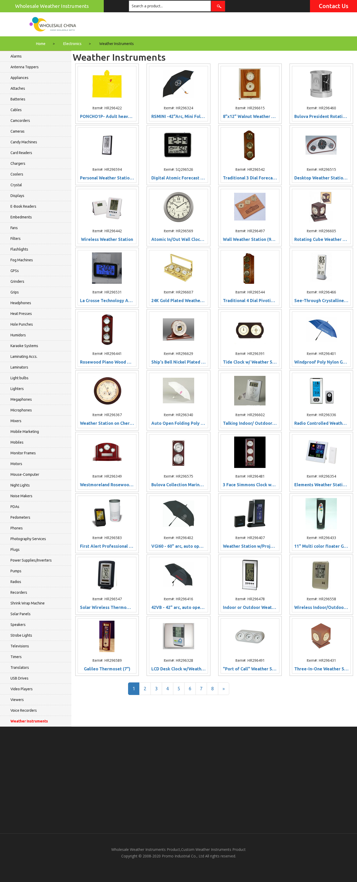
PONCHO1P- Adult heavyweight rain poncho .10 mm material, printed (107, 116)
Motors (16, 464)
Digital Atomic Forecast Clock (178, 178)
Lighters (17, 389)
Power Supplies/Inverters (31, 560)
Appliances (19, 78)
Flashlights (19, 249)
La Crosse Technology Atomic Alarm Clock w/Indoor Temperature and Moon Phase (107, 300)
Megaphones (21, 399)
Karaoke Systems (24, 346)
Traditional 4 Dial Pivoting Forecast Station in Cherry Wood (250, 300)
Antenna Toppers (24, 67)
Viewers (17, 700)
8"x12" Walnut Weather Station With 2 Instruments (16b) (250, 116)
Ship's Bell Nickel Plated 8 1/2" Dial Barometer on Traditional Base (178, 362)
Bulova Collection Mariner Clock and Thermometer (178, 485)
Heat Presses (21, 314)
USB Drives (19, 678)
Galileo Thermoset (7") (107, 669)
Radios (15, 582)
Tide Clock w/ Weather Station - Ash (250, 362)
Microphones (21, 410)
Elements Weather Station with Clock (321, 485)
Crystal (16, 185)
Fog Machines (21, 260)
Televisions (19, 646)
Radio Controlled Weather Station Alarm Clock (321, 423)
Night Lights (20, 485)
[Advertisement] (178, 780)
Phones (16, 528)
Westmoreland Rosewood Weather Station (107, 485)
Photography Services (28, 539)
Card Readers (21, 153)
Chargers (17, 163)
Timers (16, 657)
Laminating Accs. (23, 356)
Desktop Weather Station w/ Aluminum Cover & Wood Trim (321, 178)
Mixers (15, 421)
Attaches (17, 88)
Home (40, 44)
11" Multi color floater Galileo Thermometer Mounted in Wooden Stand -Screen (321, 546)
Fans (14, 228)
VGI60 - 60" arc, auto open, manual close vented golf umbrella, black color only (178, 546)
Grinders (17, 281)
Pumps (15, 571)
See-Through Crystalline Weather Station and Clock (321, 300)
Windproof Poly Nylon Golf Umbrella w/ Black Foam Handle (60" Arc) (321, 362)
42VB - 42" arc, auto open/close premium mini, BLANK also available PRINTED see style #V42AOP (178, 607)
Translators (19, 667)
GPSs (14, 271)
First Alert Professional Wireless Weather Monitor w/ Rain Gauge (107, 546)
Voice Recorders (23, 710)
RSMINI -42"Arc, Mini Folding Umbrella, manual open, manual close (178, 116)
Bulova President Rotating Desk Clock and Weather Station (321, 116)
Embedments (21, 217)
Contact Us (333, 6)
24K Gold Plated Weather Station (178, 300)
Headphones (20, 303)
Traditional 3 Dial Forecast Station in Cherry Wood (250, 178)
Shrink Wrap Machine (27, 603)
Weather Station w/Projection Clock (250, 546)
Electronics (72, 44)
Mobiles (17, 442)
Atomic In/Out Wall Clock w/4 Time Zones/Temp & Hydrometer (178, 239)
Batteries (17, 99)
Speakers (18, 625)
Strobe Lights (21, 635)
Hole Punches (21, 324)
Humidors (18, 335)
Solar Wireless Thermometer (107, 607)
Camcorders (20, 120)
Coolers (16, 174)
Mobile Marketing (24, 431)
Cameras (17, 131)
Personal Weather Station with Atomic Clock (107, 178)
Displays (17, 196)
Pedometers (20, 517)
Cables (16, 110)
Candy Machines (23, 142)
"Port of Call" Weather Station (250, 669)
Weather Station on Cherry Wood (107, 423)
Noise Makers (21, 496)
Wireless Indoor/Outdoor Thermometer (321, 607)
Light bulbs (19, 378)
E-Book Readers (23, 206)
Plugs (15, 549)
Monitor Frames (23, 453)
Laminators (19, 367)
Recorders (18, 592)
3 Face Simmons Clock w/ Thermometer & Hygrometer (250, 485)
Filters (15, 238)
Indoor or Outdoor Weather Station (250, 607)
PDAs (14, 507)
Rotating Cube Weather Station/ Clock (321, 239)
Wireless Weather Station (107, 239)
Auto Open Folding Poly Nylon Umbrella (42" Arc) (178, 423)
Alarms (16, 56)
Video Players (21, 689)
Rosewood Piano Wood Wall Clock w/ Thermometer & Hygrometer (107, 362)
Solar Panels (20, 614)
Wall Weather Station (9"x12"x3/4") (250, 239)
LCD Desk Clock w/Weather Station (178, 669)
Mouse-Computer (24, 474)
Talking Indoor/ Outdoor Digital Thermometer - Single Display (250, 423)
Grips (14, 292)
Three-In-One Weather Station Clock (321, 669)
